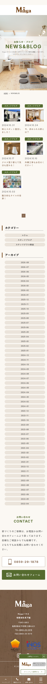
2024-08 (25, 373)
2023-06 (25, 438)
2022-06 (25, 494)
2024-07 (25, 378)
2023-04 (25, 448)
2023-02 (25, 457)
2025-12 (25, 299)
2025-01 (25, 350)
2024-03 (25, 397)
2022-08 (25, 485)
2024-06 (25, 383)
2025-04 (25, 336)
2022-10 (25, 475)
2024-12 (25, 355)
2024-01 (25, 406)
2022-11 (25, 471)
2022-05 (25, 499)
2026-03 (25, 285)
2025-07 (25, 322)
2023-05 (25, 443)
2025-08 (25, 318)
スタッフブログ (25, 240)
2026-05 (25, 276)
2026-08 (25, 262)
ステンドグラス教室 (25, 244)
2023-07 (25, 434)
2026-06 (25, 271)
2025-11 (25, 304)
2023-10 (25, 420)
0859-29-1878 (25, 630)
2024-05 (25, 387)
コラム (25, 235)
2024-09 (25, 369)
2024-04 (25, 392)
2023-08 (25, 429)
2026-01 (25, 294)
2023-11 (25, 415)
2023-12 (25, 410)
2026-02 (25, 290)
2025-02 (25, 346)
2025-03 (25, 341)
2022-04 (25, 503)
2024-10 (25, 364)
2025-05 (25, 332)
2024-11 (25, 359)
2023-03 (25, 452)
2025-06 (25, 327)
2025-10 (25, 308)
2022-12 (25, 466)
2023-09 (25, 424)
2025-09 (25, 313)
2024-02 (25, 401)
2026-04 (25, 281)
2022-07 (25, 489)
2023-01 (25, 461)
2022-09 (25, 480)
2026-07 (25, 267)
